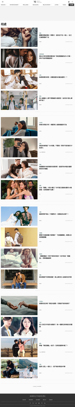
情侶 (40, 143)
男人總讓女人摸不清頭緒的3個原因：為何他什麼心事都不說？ (55, 99)
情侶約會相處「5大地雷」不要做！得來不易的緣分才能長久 (55, 147)
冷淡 (40, 322)
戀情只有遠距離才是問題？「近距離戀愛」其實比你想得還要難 (55, 236)
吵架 (40, 364)
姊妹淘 (40, 41)
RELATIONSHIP (46, 4)
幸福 (40, 164)
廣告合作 (44, 399)
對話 (40, 96)
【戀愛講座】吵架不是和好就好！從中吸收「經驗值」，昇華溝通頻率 (54, 257)
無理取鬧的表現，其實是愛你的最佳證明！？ (53, 77)
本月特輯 (71, 4)
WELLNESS (25, 4)
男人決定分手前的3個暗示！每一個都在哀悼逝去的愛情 (55, 325)
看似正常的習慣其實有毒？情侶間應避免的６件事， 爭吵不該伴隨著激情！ (55, 57)
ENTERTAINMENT (14, 4)
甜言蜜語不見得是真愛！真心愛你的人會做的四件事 (55, 277)
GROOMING (35, 4)
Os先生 (40, 122)
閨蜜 (40, 185)
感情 (40, 343)
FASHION (3, 4)
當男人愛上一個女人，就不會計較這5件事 (52, 366)
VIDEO (64, 4)
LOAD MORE (37, 386)
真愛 (40, 274)
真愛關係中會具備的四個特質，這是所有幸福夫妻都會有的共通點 (55, 168)
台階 (40, 211)
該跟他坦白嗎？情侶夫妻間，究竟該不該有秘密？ (54, 303)
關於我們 (24, 399)
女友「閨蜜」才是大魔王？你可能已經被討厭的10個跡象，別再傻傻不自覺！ (55, 189)
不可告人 (41, 301)
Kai (39, 62)
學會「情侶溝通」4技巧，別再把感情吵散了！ (53, 345)
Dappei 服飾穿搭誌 (42, 152)
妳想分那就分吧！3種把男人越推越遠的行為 (53, 124)
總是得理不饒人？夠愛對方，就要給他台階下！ (54, 214)
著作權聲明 (38, 399)
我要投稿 (50, 399)
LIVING (56, 4)
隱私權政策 (31, 399)
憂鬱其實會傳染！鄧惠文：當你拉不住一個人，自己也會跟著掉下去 (55, 36)
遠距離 (40, 232)
